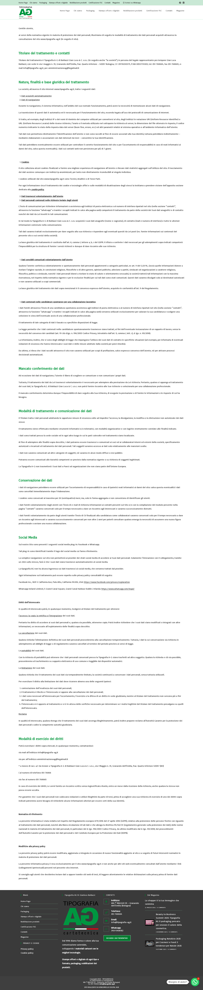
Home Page (23, 3)
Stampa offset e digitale (58, 3)
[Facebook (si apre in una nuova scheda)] (180, 2)
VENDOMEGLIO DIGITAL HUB (109, 987)
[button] (195, 982)
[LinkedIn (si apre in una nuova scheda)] (183, 2)
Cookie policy (27, 952)
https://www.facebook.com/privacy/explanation (107, 582)
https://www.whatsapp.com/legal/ (118, 588)
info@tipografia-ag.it (121, 922)
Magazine (116, 3)
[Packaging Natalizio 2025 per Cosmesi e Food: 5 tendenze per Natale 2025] (149, 943)
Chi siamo (33, 3)
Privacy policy (27, 948)
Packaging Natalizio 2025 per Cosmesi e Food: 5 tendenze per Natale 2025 (169, 942)
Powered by (189, 985)
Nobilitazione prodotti (78, 3)
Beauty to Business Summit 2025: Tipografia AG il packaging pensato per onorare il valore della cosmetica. (169, 921)
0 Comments (161, 907)
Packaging (43, 3)
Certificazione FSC (95, 3)
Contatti (107, 3)
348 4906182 (117, 930)
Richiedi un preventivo (117, 938)
